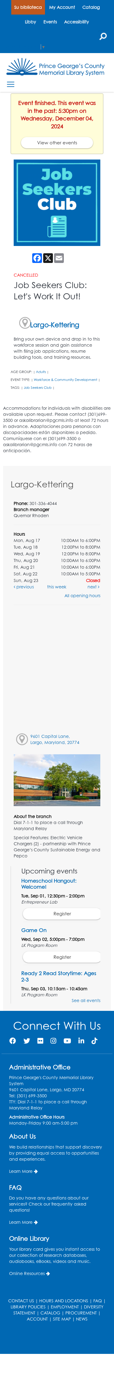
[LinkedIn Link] (81, 1041)
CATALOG (50, 1312)
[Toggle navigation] (10, 84)
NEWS (82, 1318)
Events (50, 21)
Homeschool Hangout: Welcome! (49, 883)
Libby (30, 21)
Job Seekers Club (38, 387)
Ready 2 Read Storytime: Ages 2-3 (58, 976)
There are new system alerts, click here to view (54, 1338)
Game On (34, 930)
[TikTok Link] (94, 1041)
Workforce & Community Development (65, 380)
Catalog (91, 7)
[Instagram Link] (53, 1041)
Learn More (21, 1171)
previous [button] (24, 586)
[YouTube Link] (67, 1041)
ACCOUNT (37, 1318)
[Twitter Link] (26, 1041)
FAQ (97, 1300)
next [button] (93, 586)
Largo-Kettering (54, 325)
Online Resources (27, 1273)
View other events (57, 143)
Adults (41, 372)
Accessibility (76, 21)
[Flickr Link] (40, 1041)
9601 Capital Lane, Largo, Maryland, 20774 (54, 739)
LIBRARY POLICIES (28, 1306)
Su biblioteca (28, 7)
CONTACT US (21, 1300)
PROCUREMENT (81, 1312)
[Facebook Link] (12, 1041)
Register (62, 914)
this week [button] (56, 586)
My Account (62, 7)
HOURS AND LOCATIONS (63, 1300)
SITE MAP (62, 1318)
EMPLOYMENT (65, 1306)
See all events (86, 1000)
